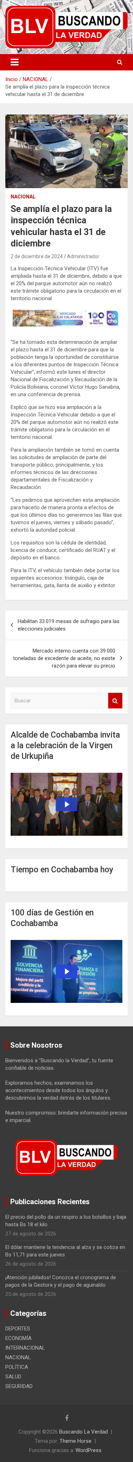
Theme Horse (76, 1441)
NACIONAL (23, 197)
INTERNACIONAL (25, 1348)
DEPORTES (17, 1328)
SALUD (13, 1376)
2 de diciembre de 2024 (37, 256)
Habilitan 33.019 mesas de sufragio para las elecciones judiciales (69, 625)
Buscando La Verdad (83, 1432)
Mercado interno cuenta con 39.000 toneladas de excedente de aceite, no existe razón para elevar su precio (64, 658)
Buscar (115, 701)
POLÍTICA (16, 1367)
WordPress (88, 1450)
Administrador (83, 256)
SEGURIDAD (19, 1386)
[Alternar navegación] (14, 62)
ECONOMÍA (18, 1338)
